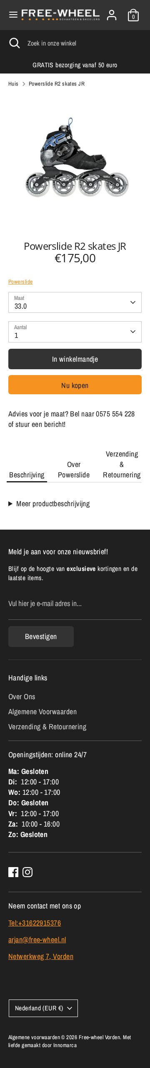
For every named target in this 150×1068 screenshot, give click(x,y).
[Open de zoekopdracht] (13, 43)
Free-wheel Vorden (99, 1037)
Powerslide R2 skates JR (57, 83)
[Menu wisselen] (10, 14)
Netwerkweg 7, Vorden (40, 956)
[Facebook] (13, 872)
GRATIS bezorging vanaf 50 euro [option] (75, 65)
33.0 (21, 306)
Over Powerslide (74, 469)
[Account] (111, 12)
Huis (13, 83)
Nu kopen (75, 385)
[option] (75, 161)
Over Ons (21, 696)
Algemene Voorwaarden (42, 711)
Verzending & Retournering (121, 464)
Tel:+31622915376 (34, 923)
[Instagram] (27, 872)
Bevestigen (41, 636)
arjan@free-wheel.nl (37, 939)
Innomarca (65, 1045)
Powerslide (20, 281)
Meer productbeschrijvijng (53, 503)
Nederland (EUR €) (39, 1008)
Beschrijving (26, 474)
